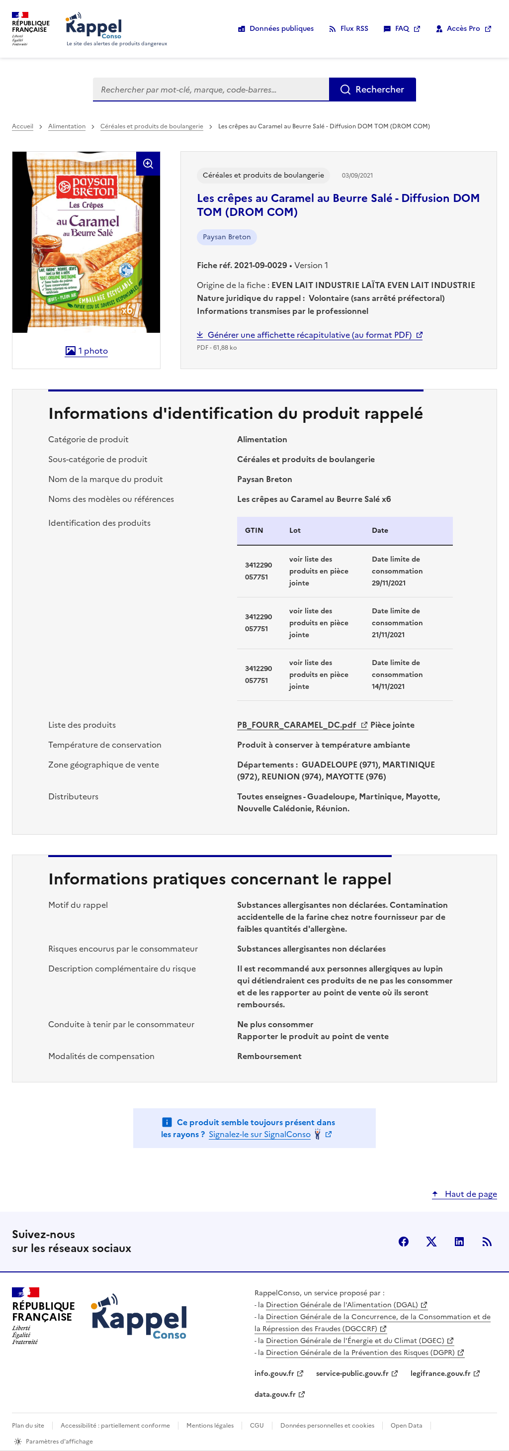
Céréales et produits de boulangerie (151, 126)
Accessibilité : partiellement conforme (115, 1425)
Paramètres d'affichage (59, 1441)
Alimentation (66, 126)
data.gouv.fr (275, 1394)
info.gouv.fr (274, 1373)
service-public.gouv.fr (352, 1373)
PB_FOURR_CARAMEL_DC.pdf (297, 725)
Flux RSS (354, 28)
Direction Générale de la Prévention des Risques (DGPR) (360, 1353)
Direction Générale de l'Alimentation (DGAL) (342, 1305)
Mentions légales (210, 1425)
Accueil (22, 126)
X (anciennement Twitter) (431, 1242)
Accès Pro (463, 28)
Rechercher (379, 89)
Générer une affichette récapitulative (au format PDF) (310, 335)
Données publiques (282, 28)
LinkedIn (459, 1242)
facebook (404, 1242)
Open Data (407, 1425)
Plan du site (28, 1425)
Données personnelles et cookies (327, 1425)
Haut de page (470, 1194)
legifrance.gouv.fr (441, 1373)
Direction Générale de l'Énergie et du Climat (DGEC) (355, 1341)
